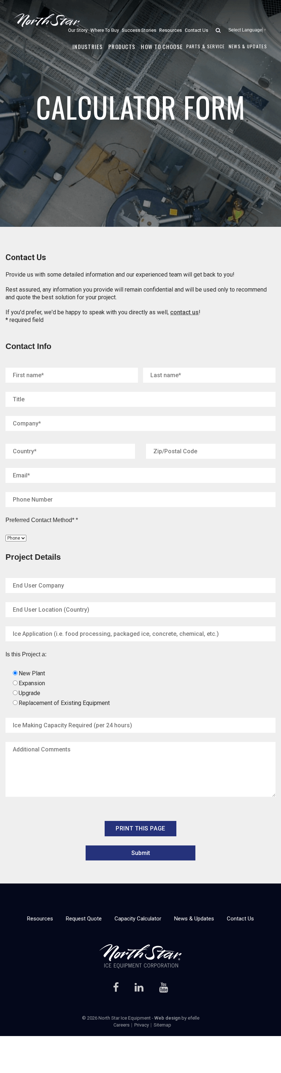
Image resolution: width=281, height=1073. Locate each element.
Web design (167, 1018)
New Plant (32, 673)
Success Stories (139, 30)
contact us (184, 312)
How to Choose (162, 46)
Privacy (141, 1025)
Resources (170, 30)
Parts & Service (205, 46)
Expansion (32, 683)
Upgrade (29, 693)
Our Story (77, 30)
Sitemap (162, 1025)
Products (121, 46)
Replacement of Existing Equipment (64, 702)
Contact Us (196, 30)
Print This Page (140, 828)
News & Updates (248, 46)
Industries (87, 46)
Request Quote (84, 918)
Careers (121, 1025)
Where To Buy (104, 30)
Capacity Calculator (138, 918)
